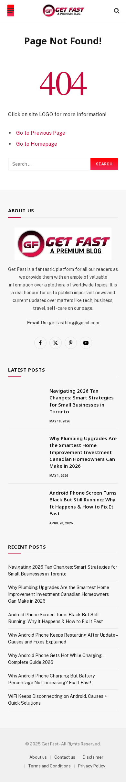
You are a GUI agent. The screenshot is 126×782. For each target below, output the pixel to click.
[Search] (116, 10)
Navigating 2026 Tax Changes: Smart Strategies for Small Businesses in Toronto (81, 401)
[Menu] (10, 11)
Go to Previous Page (40, 133)
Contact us (64, 757)
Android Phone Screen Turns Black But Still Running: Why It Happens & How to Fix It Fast (83, 503)
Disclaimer (93, 757)
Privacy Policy (91, 766)
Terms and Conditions (49, 766)
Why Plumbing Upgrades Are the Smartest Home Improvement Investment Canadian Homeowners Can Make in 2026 (83, 452)
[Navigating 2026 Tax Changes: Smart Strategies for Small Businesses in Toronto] (26, 399)
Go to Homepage (36, 144)
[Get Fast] (63, 10)
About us (38, 757)
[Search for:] (49, 164)
